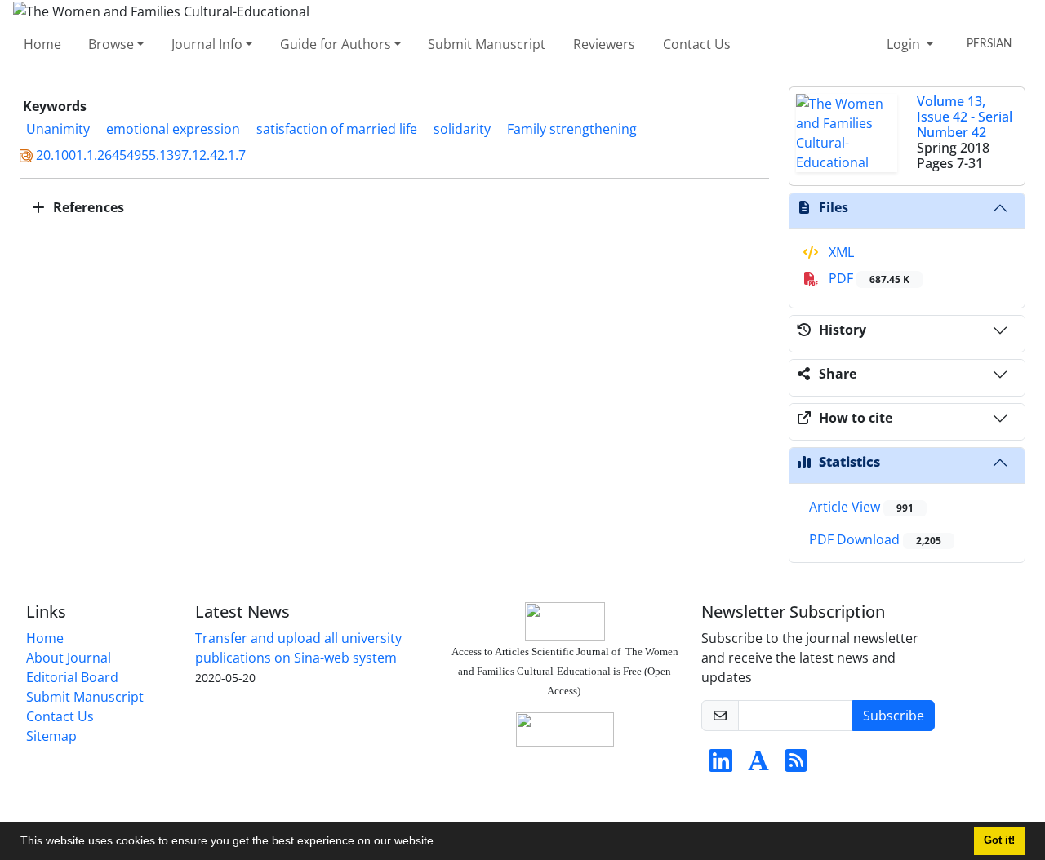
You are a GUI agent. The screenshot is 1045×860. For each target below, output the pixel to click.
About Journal (68, 658)
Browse (111, 44)
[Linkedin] (720, 765)
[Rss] (796, 765)
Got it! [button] (999, 840)
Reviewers (604, 44)
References (87, 207)
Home (42, 44)
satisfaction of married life (336, 129)
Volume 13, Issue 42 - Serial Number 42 (964, 116)
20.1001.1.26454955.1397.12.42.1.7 (141, 155)
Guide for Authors (335, 44)
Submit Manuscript (486, 44)
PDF (867, 278)
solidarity (462, 129)
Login (905, 44)
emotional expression (173, 129)
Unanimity (58, 129)
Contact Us (697, 44)
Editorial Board (72, 677)
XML (839, 252)
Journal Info (206, 44)
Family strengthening (572, 129)
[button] (442, 842)
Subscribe (893, 716)
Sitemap (51, 736)
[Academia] (758, 765)
